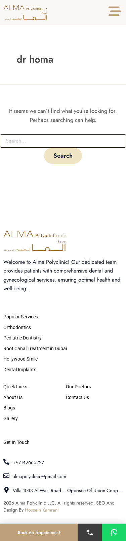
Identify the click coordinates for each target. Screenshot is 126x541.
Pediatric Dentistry (22, 337)
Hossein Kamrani (42, 510)
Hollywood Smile (20, 359)
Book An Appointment (39, 532)
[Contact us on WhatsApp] (114, 532)
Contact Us (77, 397)
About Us (13, 397)
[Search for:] (63, 141)
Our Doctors (78, 386)
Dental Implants (19, 369)
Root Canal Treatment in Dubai (35, 348)
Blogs (9, 407)
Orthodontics (17, 327)
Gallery (10, 418)
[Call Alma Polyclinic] (90, 532)
